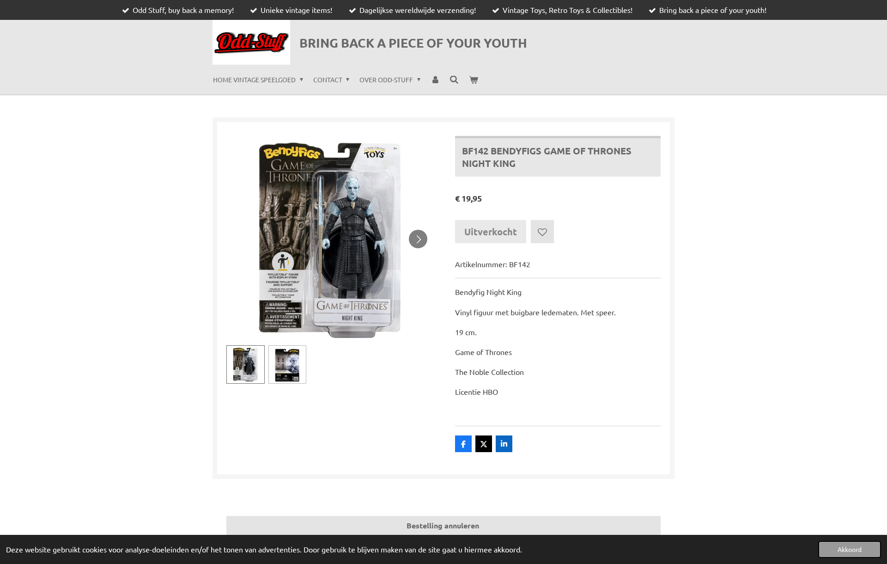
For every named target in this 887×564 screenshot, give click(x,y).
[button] (245, 364)
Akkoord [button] (850, 549)
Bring (413, 42)
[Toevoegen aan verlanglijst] (542, 231)
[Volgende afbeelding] (418, 239)
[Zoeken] (454, 79)
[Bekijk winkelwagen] (473, 79)
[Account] (435, 79)
